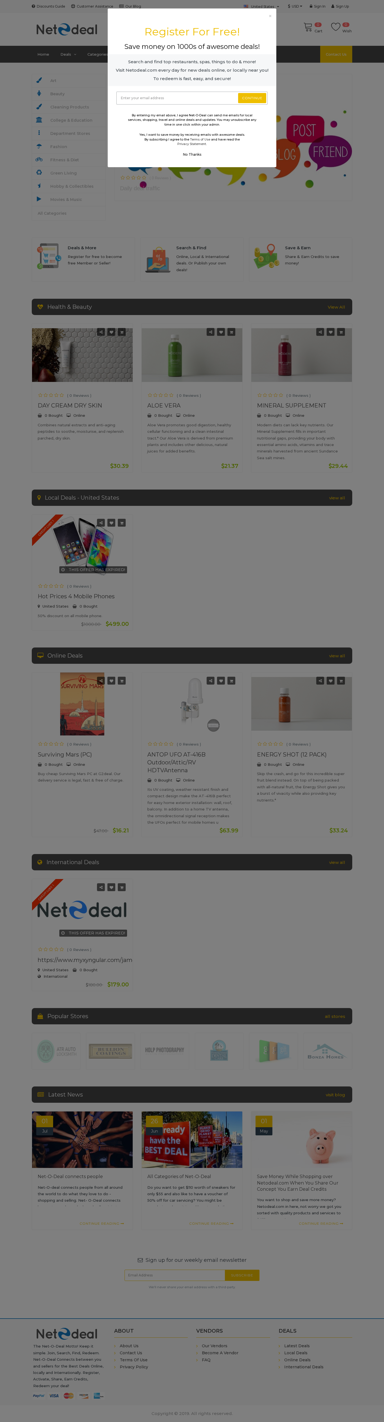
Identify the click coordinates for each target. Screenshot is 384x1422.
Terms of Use (200, 139)
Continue (252, 98)
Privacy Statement (191, 144)
